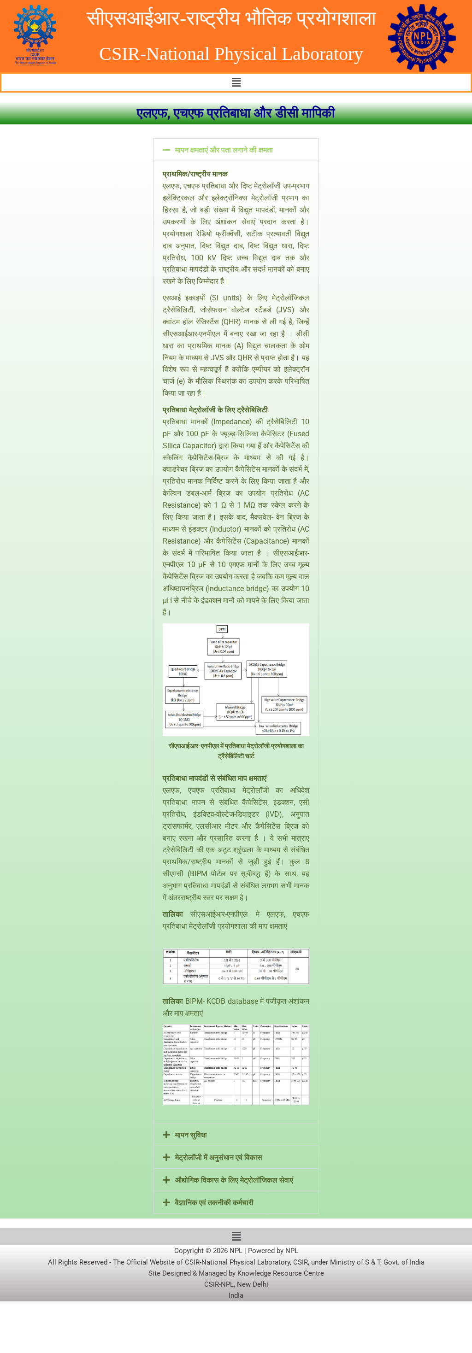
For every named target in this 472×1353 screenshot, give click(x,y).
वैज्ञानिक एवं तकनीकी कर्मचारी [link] (214, 1202)
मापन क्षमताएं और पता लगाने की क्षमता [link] (224, 150)
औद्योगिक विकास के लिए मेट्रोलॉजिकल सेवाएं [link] (234, 1180)
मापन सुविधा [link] (191, 1134)
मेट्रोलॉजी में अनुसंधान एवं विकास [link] (218, 1157)
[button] (236, 82)
